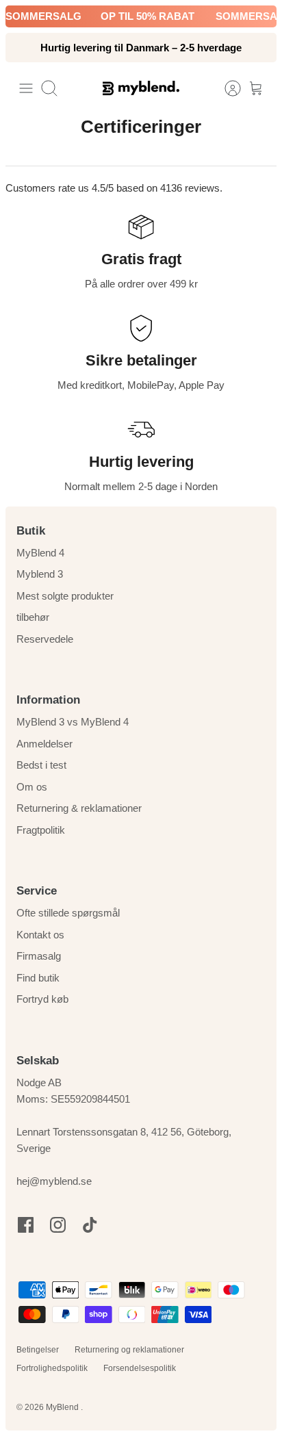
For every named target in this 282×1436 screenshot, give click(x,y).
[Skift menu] (26, 88)
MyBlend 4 (40, 553)
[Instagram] (58, 1225)
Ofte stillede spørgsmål (68, 913)
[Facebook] (26, 1225)
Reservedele (44, 639)
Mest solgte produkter (65, 596)
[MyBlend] (141, 88)
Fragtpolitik (40, 830)
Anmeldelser (44, 743)
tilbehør (32, 617)
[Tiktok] (90, 1225)
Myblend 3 (39, 574)
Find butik (38, 978)
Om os (31, 787)
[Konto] (226, 88)
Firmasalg (38, 956)
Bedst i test (41, 765)
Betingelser (37, 1350)
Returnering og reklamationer (129, 1350)
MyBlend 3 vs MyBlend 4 (72, 722)
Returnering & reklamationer (79, 808)
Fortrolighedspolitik (52, 1368)
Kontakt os (40, 934)
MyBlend (63, 1407)
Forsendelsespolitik (139, 1368)
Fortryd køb (42, 999)
